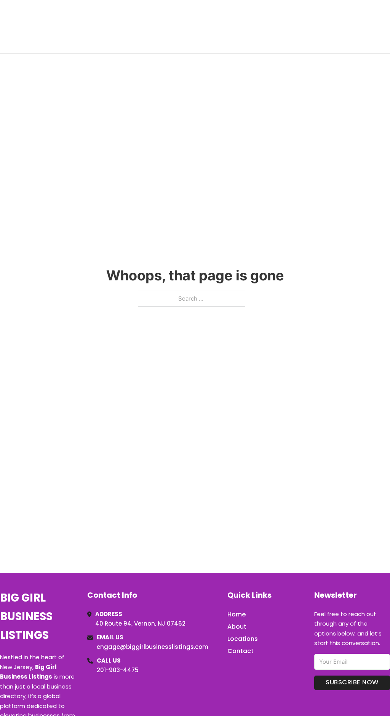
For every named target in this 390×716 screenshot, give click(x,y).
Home (302, 26)
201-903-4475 (118, 670)
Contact (240, 651)
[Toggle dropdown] (387, 26)
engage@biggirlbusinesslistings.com (152, 647)
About (236, 626)
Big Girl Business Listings (55, 26)
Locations (336, 26)
